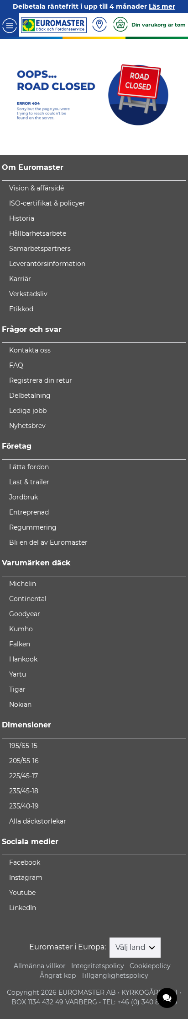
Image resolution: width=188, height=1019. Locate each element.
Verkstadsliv (28, 294)
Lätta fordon (29, 467)
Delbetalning (30, 395)
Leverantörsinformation (47, 264)
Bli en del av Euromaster (48, 542)
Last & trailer (29, 482)
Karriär (20, 279)
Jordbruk (23, 497)
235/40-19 (24, 806)
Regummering (33, 527)
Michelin (22, 584)
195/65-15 (23, 746)
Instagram (25, 877)
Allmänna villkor (40, 966)
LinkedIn (22, 908)
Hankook (23, 659)
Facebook (24, 862)
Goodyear (24, 614)
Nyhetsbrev (27, 426)
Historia (21, 218)
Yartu (17, 674)
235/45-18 (23, 791)
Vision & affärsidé (36, 188)
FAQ (16, 365)
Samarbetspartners (40, 248)
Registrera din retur (40, 380)
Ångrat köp (58, 975)
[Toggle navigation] (9, 25)
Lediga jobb (28, 411)
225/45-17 (23, 776)
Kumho (21, 629)
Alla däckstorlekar (37, 821)
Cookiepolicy (150, 966)
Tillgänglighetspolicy (114, 975)
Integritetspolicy (97, 966)
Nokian (20, 704)
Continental (28, 599)
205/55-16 (24, 761)
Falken (19, 644)
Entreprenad (29, 512)
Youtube (22, 893)
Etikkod (21, 309)
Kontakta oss (30, 350)
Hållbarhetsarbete (37, 233)
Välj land (131, 947)
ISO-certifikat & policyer (47, 203)
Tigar (17, 689)
